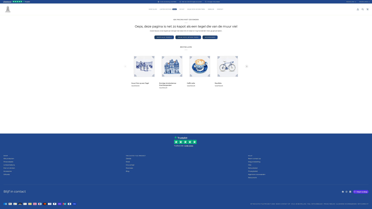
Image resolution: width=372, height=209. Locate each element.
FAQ (249, 165)
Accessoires (210, 37)
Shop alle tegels (164, 37)
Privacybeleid (252, 171)
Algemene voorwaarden (256, 174)
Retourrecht (252, 178)
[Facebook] (343, 192)
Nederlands (363, 1)
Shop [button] (5, 155)
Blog (127, 171)
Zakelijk (128, 158)
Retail (128, 162)
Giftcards (6, 174)
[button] (152, 9)
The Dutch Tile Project (261, 204)
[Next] (246, 66)
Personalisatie (8, 162)
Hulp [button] (250, 155)
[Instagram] (346, 192)
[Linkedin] (350, 192)
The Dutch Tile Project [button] (136, 155)
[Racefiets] (228, 66)
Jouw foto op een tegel (188, 37)
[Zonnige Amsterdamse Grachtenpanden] (172, 66)
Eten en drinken (9, 168)
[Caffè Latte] (200, 66)
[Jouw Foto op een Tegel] (144, 66)
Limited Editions (9, 165)
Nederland (350, 1)
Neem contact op (254, 158)
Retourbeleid (252, 168)
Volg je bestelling (254, 162)
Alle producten (8, 158)
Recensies (129, 168)
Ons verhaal (130, 165)
